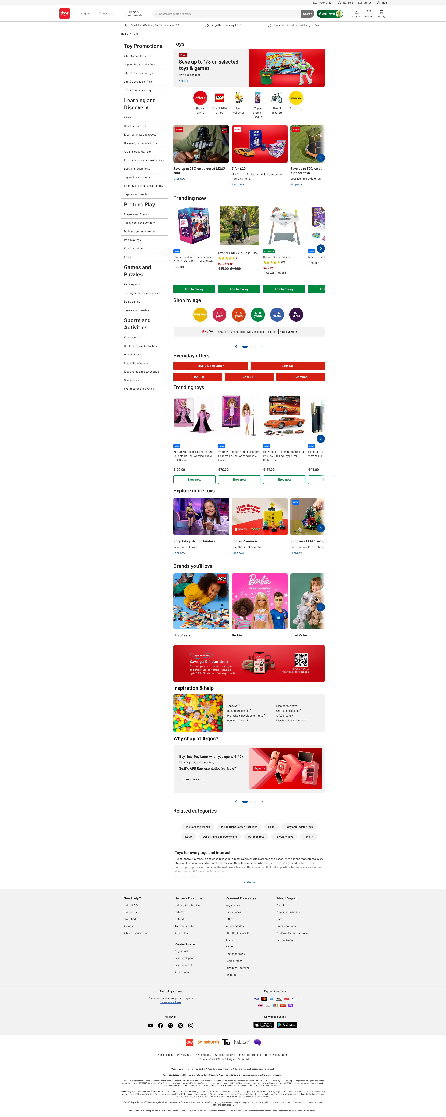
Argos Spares (183, 971)
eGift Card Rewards (237, 932)
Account (129, 925)
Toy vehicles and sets (137, 177)
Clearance (300, 377)
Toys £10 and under (210, 366)
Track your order (185, 925)
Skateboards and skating (139, 388)
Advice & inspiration (136, 932)
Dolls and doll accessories (140, 231)
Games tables (132, 380)
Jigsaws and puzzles (136, 194)
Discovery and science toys (140, 143)
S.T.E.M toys (283, 715)
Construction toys (135, 125)
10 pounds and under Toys (139, 64)
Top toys (232, 705)
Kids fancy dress (134, 248)
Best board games (238, 710)
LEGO (127, 117)
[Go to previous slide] (236, 346)
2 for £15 (288, 366)
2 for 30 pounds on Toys (138, 81)
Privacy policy (203, 1054)
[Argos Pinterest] (180, 1025)
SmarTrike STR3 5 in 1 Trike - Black (238, 252)
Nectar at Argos (235, 953)
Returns (180, 912)
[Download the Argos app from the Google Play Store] (287, 1027)
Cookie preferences (249, 1054)
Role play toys (132, 239)
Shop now (194, 479)
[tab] (245, 347)
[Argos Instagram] (191, 1025)
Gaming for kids (236, 720)
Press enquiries (286, 925)
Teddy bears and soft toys (139, 222)
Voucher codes (235, 925)
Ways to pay (233, 905)
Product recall (183, 965)
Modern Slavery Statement (293, 932)
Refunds (180, 919)
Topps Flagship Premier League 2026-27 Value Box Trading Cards (193, 259)
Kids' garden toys (286, 705)
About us (282, 905)
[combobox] (226, 14)
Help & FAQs (131, 905)
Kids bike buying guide (290, 720)
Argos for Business (288, 912)
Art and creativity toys (137, 151)
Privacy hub (184, 1054)
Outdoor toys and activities (140, 345)
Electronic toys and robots (140, 134)
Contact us (130, 912)
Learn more (192, 779)
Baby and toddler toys (137, 168)
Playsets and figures (136, 214)
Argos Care (181, 951)
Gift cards (231, 919)
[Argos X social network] (170, 1025)
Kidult (127, 256)
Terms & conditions (276, 1054)
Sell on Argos (285, 939)
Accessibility (165, 1054)
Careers (281, 919)
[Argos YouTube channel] (150, 1025)
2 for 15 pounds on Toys (138, 55)
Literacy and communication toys (144, 185)
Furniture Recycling (238, 967)
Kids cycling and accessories (141, 371)
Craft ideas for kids (287, 710)
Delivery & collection (187, 905)
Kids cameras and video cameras (144, 160)
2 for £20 (197, 377)
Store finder (131, 919)
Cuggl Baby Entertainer (277, 256)
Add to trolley (194, 289)
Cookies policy (224, 1054)
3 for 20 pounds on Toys (138, 90)
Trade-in (231, 974)
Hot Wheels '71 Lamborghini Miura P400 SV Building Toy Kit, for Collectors (283, 456)
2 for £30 (249, 377)
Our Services (233, 912)
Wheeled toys (132, 354)
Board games (132, 301)
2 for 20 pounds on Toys (138, 73)
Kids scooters (132, 337)
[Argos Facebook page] (160, 1025)
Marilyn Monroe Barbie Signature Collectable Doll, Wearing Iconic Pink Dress (193, 456)
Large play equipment (137, 363)
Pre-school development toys (245, 715)
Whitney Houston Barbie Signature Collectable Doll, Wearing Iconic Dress (239, 456)
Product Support (185, 958)
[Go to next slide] (262, 346)
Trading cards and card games (142, 293)
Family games (132, 284)
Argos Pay (232, 939)
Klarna (229, 946)
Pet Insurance (234, 960)
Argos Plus (181, 932)
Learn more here (170, 1002)
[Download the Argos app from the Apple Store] (263, 1027)
